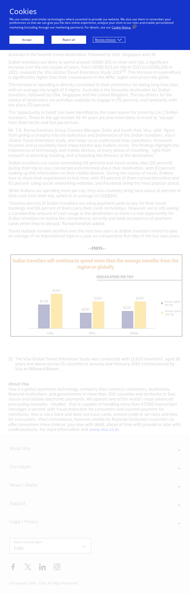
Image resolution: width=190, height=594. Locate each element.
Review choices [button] (105, 40)
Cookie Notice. (121, 27)
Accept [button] (26, 40)
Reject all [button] (69, 40)
